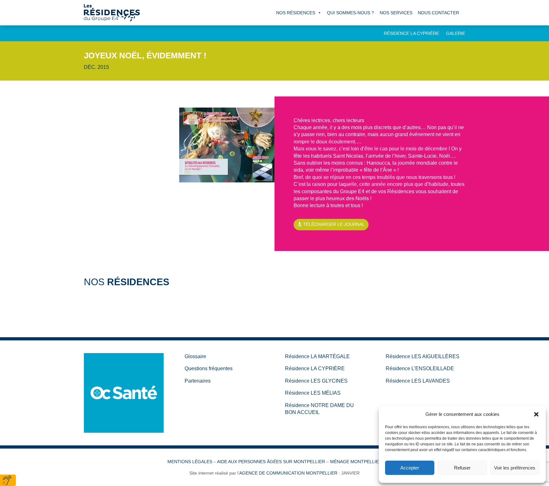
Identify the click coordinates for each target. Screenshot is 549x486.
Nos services (396, 12)
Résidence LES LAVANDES (418, 381)
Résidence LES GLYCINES (316, 381)
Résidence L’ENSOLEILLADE (420, 368)
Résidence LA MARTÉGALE (317, 356)
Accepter (409, 467)
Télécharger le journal (334, 224)
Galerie (455, 33)
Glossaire (195, 356)
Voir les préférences (514, 467)
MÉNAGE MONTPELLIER (356, 461)
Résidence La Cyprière (411, 33)
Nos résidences (295, 12)
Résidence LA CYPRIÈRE (315, 368)
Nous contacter (438, 12)
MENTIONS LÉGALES (189, 461)
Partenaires (198, 381)
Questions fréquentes (209, 368)
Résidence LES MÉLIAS (313, 393)
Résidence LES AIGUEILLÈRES (422, 356)
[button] (536, 414)
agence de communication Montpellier (288, 473)
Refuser (462, 467)
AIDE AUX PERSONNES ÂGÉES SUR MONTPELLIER (271, 461)
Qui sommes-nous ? (350, 12)
